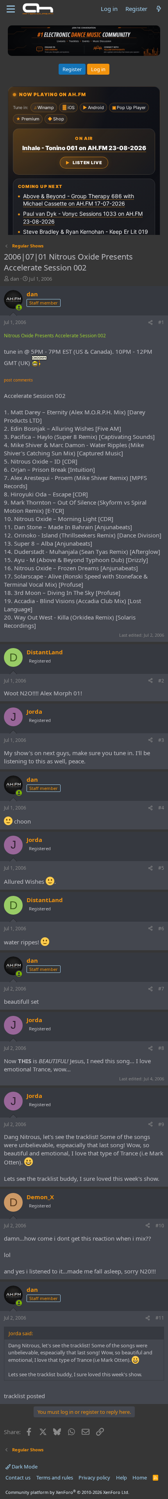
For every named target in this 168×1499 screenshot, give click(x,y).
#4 (161, 807)
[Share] (150, 322)
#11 (159, 1318)
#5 (161, 868)
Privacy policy (94, 1477)
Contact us (17, 1477)
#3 (161, 740)
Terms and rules (54, 1477)
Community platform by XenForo (67, 1492)
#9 (161, 1124)
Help (121, 1477)
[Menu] (11, 9)
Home (139, 1477)
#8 (161, 1048)
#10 (159, 1225)
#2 (161, 680)
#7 (161, 988)
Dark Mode (24, 1466)
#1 (161, 322)
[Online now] (19, 307)
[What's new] (158, 9)
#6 (161, 928)
